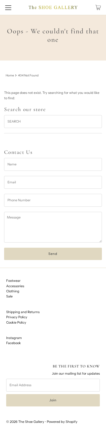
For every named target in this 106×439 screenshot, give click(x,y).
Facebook (13, 343)
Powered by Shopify (62, 422)
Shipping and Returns (23, 312)
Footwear (13, 281)
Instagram (14, 338)
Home (10, 75)
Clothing (12, 291)
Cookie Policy (16, 322)
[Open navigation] (8, 7)
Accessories (15, 286)
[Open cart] (98, 7)
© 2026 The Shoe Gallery (25, 422)
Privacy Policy (16, 317)
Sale (9, 296)
